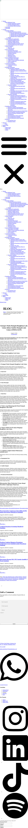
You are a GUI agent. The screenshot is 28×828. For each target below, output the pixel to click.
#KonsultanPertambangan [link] (14, 508)
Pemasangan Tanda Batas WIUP (14, 51)
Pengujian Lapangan (12, 85)
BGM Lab (7, 119)
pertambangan (15, 579)
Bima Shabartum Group (10, 22)
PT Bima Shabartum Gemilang (14, 23)
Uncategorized (14, 334)
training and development (11, 580)
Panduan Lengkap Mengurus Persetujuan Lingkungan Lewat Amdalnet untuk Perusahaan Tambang (13, 544)
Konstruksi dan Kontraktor (10, 106)
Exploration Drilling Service (13, 40)
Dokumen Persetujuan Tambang (14, 31)
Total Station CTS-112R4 (13, 59)
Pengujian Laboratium (12, 94)
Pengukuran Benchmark (13, 50)
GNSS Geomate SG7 (12, 61)
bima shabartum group (10, 576)
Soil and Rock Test (12, 120)
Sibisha (6, 129)
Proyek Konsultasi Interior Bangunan (15, 115)
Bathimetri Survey (11, 55)
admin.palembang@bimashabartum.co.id (8, 649)
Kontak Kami (5, 125)
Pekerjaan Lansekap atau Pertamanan (15, 107)
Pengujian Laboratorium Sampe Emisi (18, 101)
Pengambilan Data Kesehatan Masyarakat (19, 90)
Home (4, 312)
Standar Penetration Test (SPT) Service (16, 43)
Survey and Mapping (9, 49)
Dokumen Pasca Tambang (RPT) (17, 36)
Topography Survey (12, 56)
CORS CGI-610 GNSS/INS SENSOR (16, 60)
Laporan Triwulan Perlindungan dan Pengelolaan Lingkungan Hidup (17, 83)
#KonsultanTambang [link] (4, 508)
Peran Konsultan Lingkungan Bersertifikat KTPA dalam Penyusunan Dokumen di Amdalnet (13, 511)
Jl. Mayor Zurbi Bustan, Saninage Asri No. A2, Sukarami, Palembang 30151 (8, 644)
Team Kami (7, 27)
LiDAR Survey (11, 54)
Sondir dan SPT (11, 48)
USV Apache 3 (11, 62)
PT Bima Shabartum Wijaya (13, 24)
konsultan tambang (22, 577)
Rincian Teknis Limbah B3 (16, 80)
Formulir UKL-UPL (14, 75)
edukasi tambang (18, 576)
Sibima (4, 126)
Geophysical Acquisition (10, 63)
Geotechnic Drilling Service (13, 42)
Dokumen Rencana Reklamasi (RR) (17, 35)
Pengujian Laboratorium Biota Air (17, 102)
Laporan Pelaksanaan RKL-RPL (17, 81)
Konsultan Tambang (9, 30)
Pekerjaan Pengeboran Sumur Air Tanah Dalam (17, 110)
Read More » (2, 524)
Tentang (4, 21)
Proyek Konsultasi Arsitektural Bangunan (16, 112)
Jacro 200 (10, 47)
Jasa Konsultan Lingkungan (13, 68)
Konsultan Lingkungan (10, 67)
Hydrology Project (11, 121)
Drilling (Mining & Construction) (12, 38)
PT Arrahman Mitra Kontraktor (14, 25)
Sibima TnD (7, 128)
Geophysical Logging (12, 64)
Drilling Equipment (9, 46)
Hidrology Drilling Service (13, 41)
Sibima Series (8, 127)
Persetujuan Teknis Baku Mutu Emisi (18, 79)
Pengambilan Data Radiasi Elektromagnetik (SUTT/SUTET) (17, 92)
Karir (6, 123)
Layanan (4, 29)
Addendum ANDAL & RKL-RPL (17, 69)
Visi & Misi (7, 28)
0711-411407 (2, 646)
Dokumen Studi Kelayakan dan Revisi (18, 33)
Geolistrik (10, 66)
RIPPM (9, 37)
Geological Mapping (12, 53)
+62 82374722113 (4, 684)
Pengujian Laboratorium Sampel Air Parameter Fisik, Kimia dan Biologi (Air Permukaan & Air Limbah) (18, 97)
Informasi (5, 122)
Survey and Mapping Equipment (12, 57)
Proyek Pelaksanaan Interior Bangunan (16, 118)
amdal (3, 576)
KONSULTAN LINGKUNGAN (11, 577)
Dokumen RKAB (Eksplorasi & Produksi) (19, 34)
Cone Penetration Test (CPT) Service (15, 44)
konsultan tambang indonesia (6, 579)
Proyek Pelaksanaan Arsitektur (14, 116)
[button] (14, 161)
